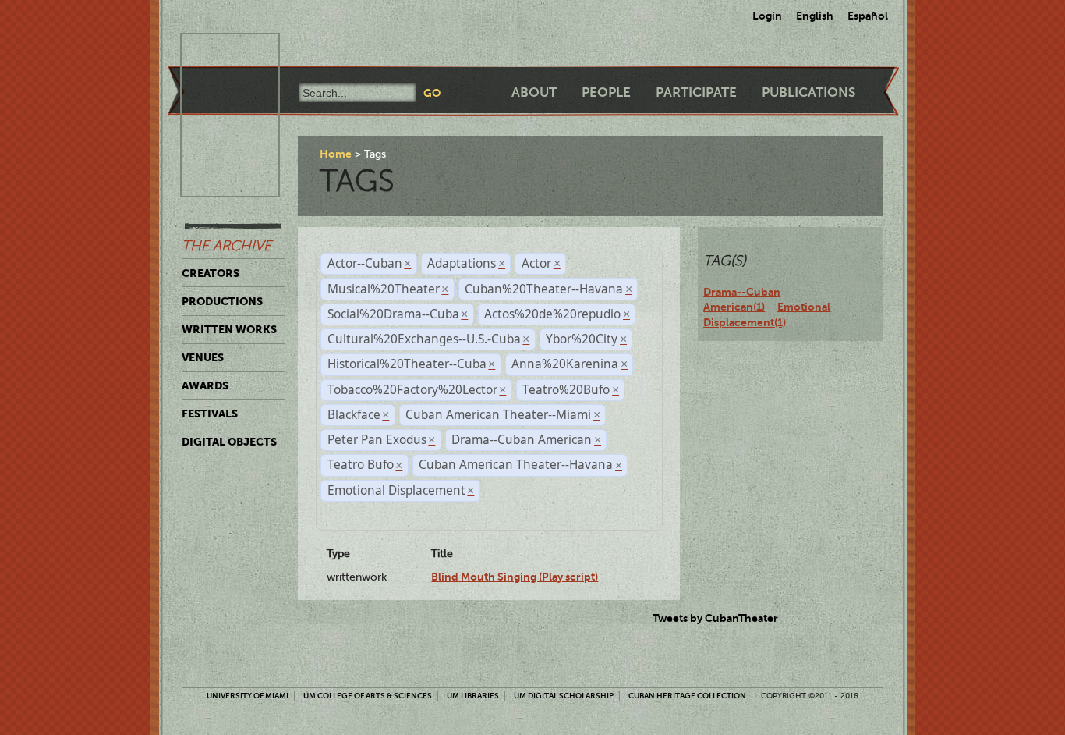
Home (336, 153)
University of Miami (247, 695)
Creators (210, 273)
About (534, 92)
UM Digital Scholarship (564, 695)
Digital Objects (229, 441)
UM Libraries (473, 695)
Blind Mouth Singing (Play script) (514, 576)
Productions (222, 301)
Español (867, 15)
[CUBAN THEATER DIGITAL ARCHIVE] (216, 51)
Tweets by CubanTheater (715, 618)
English (814, 15)
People (606, 92)
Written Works (229, 329)
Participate (696, 92)
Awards (205, 385)
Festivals (210, 413)
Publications (808, 92)
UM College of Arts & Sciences (367, 695)
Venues (203, 357)
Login (767, 15)
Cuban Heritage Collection (687, 695)
